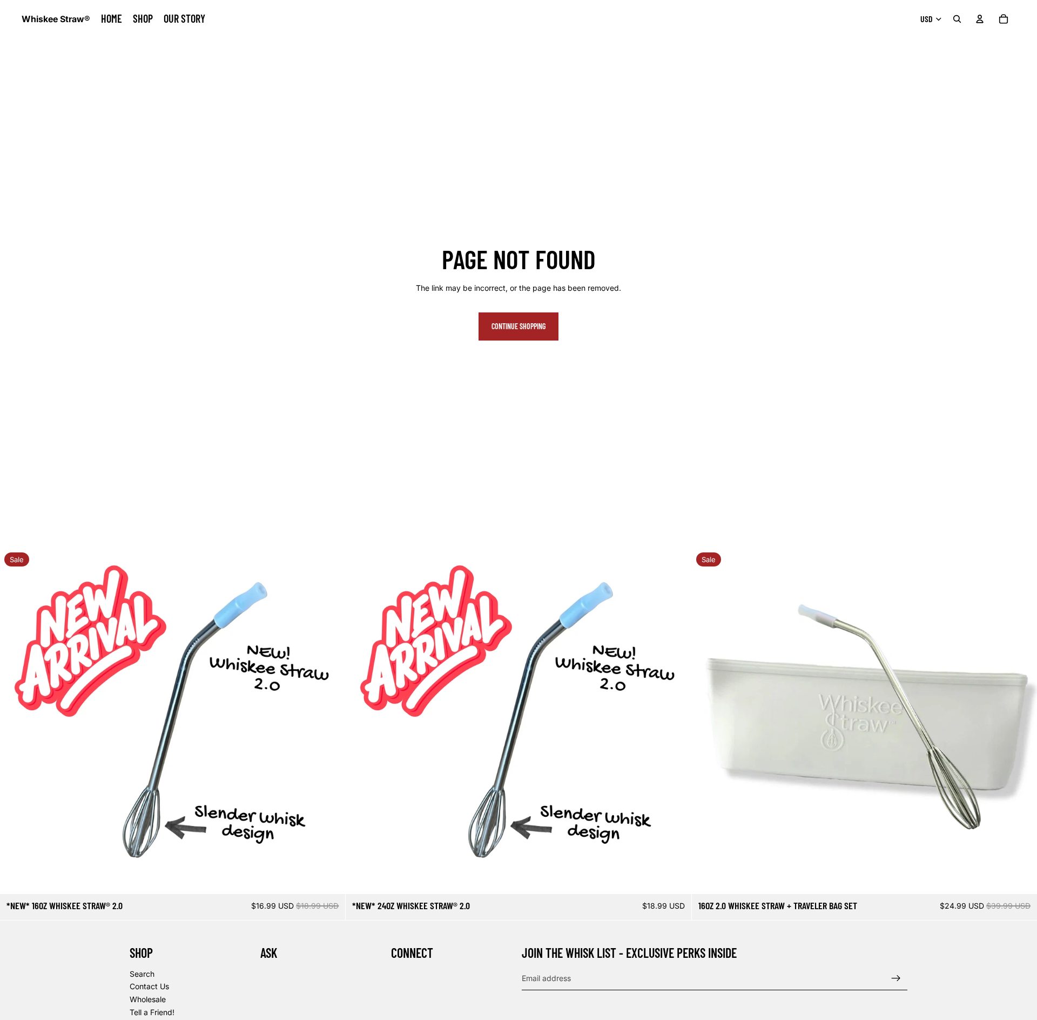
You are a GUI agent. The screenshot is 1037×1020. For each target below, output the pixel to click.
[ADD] (329, 877)
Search (142, 973)
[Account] (980, 19)
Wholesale (148, 999)
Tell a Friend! (152, 1011)
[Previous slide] (362, 721)
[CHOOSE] (1020, 877)
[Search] (957, 19)
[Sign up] (896, 977)
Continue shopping (518, 326)
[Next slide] (675, 721)
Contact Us (149, 986)
